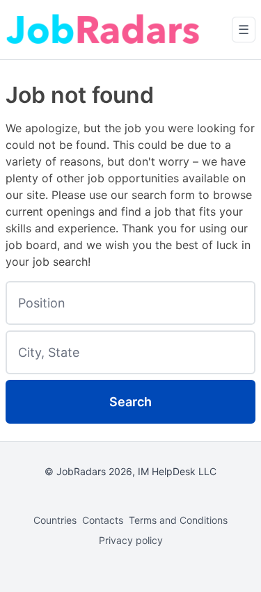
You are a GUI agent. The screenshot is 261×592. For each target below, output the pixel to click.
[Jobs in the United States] (103, 29)
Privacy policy (131, 540)
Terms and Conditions (178, 520)
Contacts (102, 520)
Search (130, 401)
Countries (55, 520)
